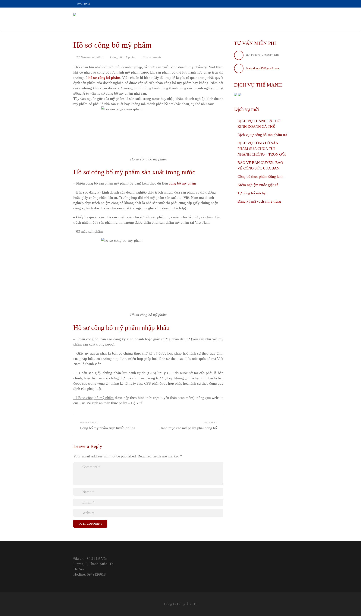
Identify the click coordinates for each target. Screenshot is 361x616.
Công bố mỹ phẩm (123, 57)
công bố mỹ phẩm (182, 183)
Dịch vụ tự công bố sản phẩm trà (262, 135)
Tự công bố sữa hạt (252, 193)
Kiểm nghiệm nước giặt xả (257, 185)
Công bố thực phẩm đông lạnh (260, 176)
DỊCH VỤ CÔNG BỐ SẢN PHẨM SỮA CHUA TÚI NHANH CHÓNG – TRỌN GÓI (261, 148)
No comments (151, 57)
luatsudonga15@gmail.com (262, 68)
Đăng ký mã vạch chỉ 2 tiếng (259, 201)
